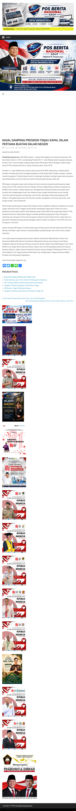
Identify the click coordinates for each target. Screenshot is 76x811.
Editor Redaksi (22, 148)
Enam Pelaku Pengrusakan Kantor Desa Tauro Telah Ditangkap (24, 298)
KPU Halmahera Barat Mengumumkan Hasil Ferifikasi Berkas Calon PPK (49, 301)
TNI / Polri (34, 148)
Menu (8, 37)
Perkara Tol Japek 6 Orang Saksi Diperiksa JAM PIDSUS (33, 29)
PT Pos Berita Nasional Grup (23, 806)
